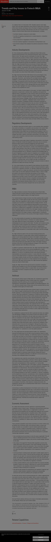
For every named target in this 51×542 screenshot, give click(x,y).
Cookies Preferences (41, 534)
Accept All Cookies (40, 539)
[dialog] (25, 537)
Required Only (41, 537)
